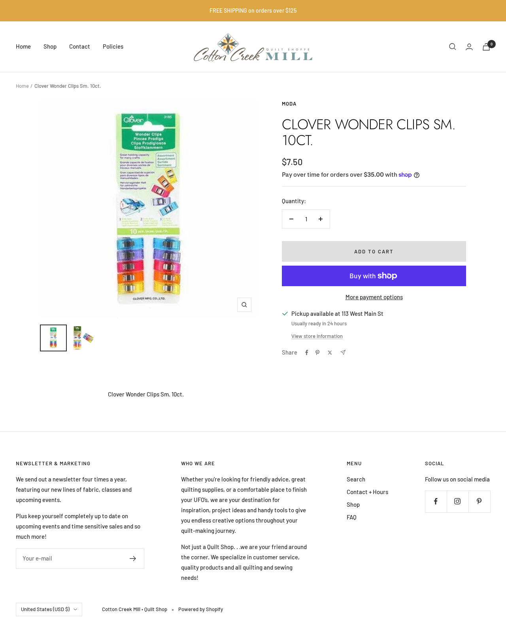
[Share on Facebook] (306, 352)
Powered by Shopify (200, 609)
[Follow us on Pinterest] (479, 501)
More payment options (374, 296)
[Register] (133, 558)
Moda (289, 103)
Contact (79, 46)
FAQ (352, 517)
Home (23, 46)
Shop (50, 46)
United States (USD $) (45, 609)
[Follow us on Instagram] (457, 501)
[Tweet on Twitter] (330, 352)
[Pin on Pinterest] (317, 352)
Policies (113, 46)
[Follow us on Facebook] (436, 501)
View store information (317, 336)
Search (356, 479)
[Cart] (486, 47)
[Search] (452, 46)
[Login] (469, 46)
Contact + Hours (367, 491)
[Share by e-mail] (343, 352)
